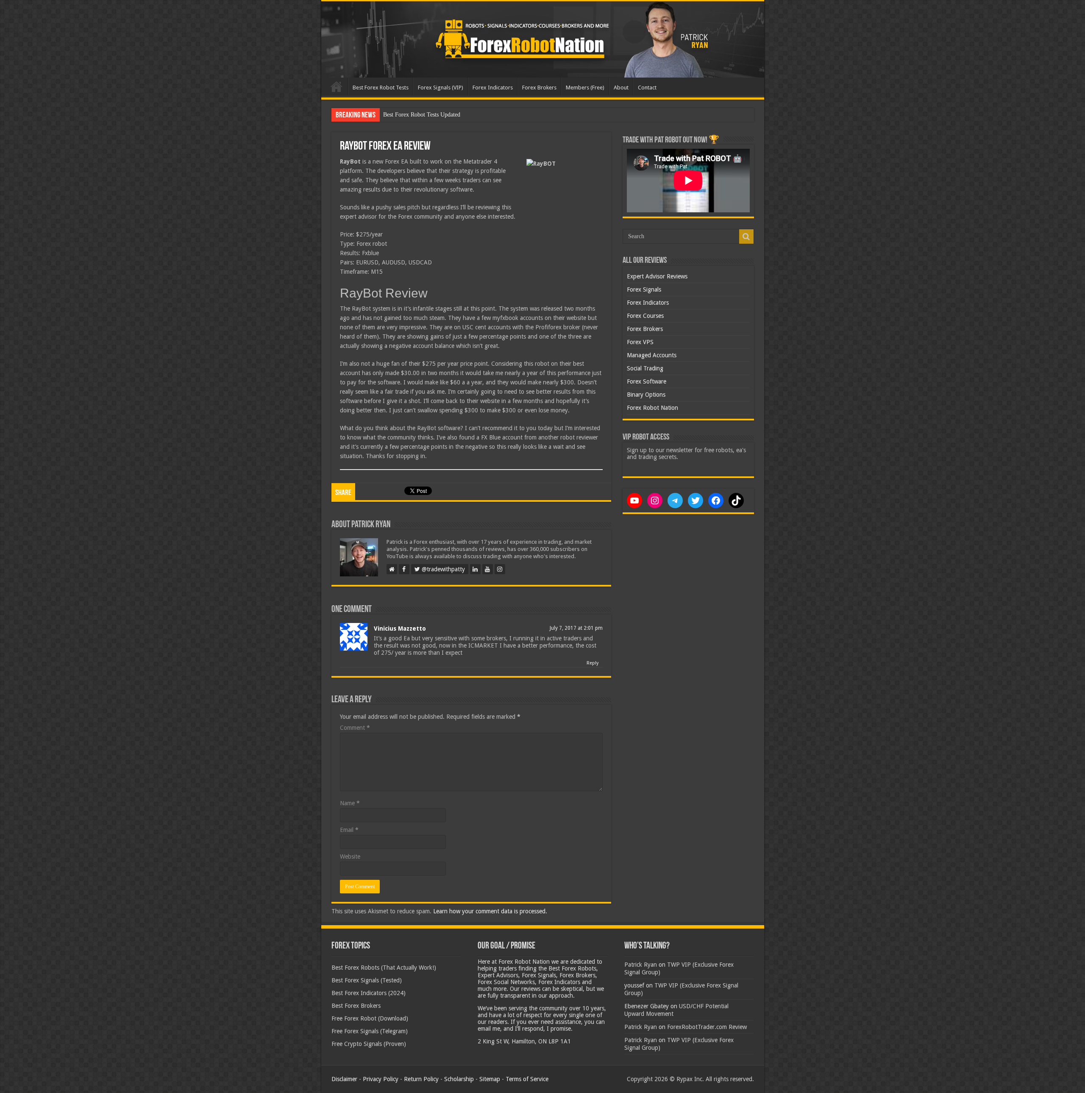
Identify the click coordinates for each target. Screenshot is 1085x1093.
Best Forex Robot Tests (381, 87)
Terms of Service (527, 1079)
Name (350, 803)
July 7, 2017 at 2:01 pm (576, 628)
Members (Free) (585, 87)
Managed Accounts (651, 355)
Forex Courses (645, 315)
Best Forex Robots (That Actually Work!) (383, 967)
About (621, 87)
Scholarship (459, 1079)
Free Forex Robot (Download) (369, 1018)
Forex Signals (644, 289)
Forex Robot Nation (652, 407)
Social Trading (645, 368)
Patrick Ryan (640, 964)
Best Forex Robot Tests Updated (421, 114)
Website (350, 856)
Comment (355, 727)
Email (349, 829)
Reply (592, 663)
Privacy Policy (380, 1079)
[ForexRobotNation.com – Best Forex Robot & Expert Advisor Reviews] (542, 39)
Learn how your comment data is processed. (490, 911)
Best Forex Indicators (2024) (368, 993)
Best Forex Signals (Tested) (366, 980)
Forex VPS (640, 342)
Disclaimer (344, 1079)
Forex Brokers (539, 87)
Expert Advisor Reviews (657, 276)
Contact (647, 87)
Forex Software (646, 381)
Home (337, 86)
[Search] (746, 236)
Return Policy (421, 1079)
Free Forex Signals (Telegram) (369, 1031)
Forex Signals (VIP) (440, 87)
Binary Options (646, 394)
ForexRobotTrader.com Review (707, 1026)
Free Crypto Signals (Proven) (368, 1043)
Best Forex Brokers (356, 1005)
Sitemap (489, 1079)
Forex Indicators (493, 87)
